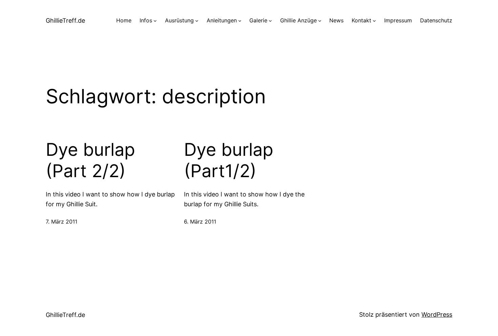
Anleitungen (222, 20)
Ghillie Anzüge (298, 20)
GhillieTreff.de (65, 20)
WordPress (436, 314)
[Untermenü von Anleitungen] (240, 20)
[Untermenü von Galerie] (270, 20)
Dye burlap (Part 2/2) (90, 160)
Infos (146, 20)
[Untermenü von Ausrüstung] (197, 20)
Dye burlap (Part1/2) (228, 160)
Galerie (258, 20)
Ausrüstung (179, 20)
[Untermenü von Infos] (155, 20)
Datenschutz (436, 20)
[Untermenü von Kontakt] (374, 20)
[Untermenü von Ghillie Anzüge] (319, 20)
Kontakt (361, 20)
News (336, 20)
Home (123, 20)
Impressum (398, 20)
